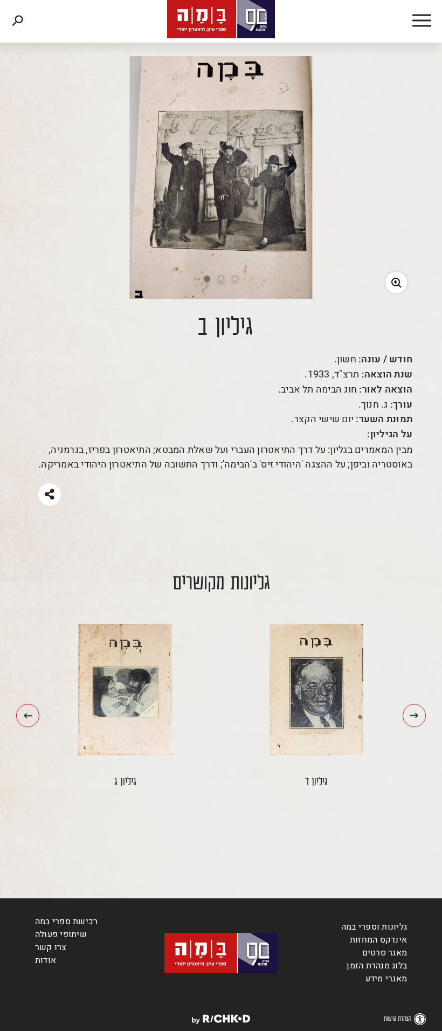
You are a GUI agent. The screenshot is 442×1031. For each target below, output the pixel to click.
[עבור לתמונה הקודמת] (414, 715)
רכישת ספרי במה (66, 921)
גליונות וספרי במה (374, 926)
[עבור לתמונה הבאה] (27, 715)
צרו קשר (51, 947)
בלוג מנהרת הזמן (377, 965)
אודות (45, 960)
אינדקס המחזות (378, 939)
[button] (409, 21)
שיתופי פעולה (61, 934)
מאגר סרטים (384, 952)
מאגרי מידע (386, 978)
